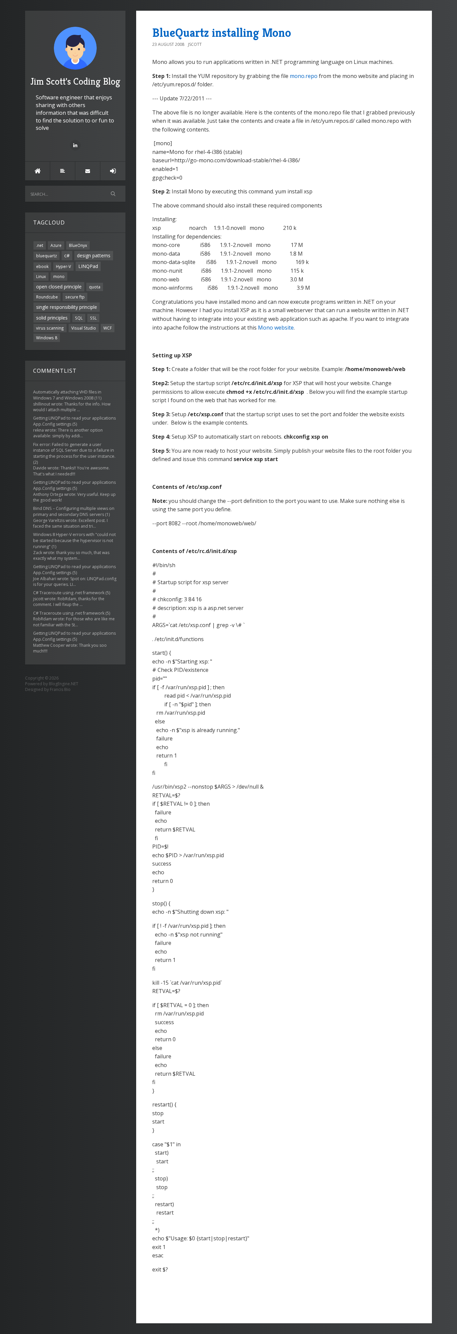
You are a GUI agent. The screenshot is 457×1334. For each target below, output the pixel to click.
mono (59, 276)
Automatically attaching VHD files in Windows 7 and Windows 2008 (67, 395)
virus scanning (50, 328)
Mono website (276, 327)
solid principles (52, 318)
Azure (56, 245)
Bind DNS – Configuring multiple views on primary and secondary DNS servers (73, 511)
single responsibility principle (66, 307)
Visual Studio (83, 328)
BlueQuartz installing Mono (221, 32)
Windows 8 (46, 337)
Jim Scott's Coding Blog (75, 81)
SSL (93, 318)
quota (94, 286)
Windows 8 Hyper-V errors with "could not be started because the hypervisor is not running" (74, 540)
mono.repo (303, 76)
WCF (107, 328)
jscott (195, 44)
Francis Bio (60, 689)
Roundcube (47, 296)
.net (39, 245)
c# (67, 255)
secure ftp (75, 296)
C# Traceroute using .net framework (68, 593)
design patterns (93, 255)
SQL (79, 318)
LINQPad (88, 266)
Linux (41, 276)
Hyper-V (63, 266)
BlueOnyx (78, 245)
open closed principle (59, 286)
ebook (42, 266)
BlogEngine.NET (63, 684)
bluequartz (46, 255)
